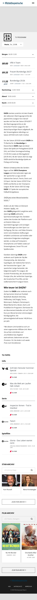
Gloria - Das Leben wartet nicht (21, 441)
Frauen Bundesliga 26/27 (20, 71)
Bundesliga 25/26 (17, 80)
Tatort (12, 421)
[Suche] (33, 470)
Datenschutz (18, 586)
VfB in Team (15, 62)
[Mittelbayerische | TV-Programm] (12, 3)
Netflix (13, 209)
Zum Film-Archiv (18, 570)
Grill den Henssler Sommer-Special (22, 369)
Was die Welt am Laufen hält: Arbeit (20, 384)
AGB (9, 586)
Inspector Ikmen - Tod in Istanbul (20, 406)
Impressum (28, 586)
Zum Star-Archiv (18, 502)
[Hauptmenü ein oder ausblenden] (33, 3)
